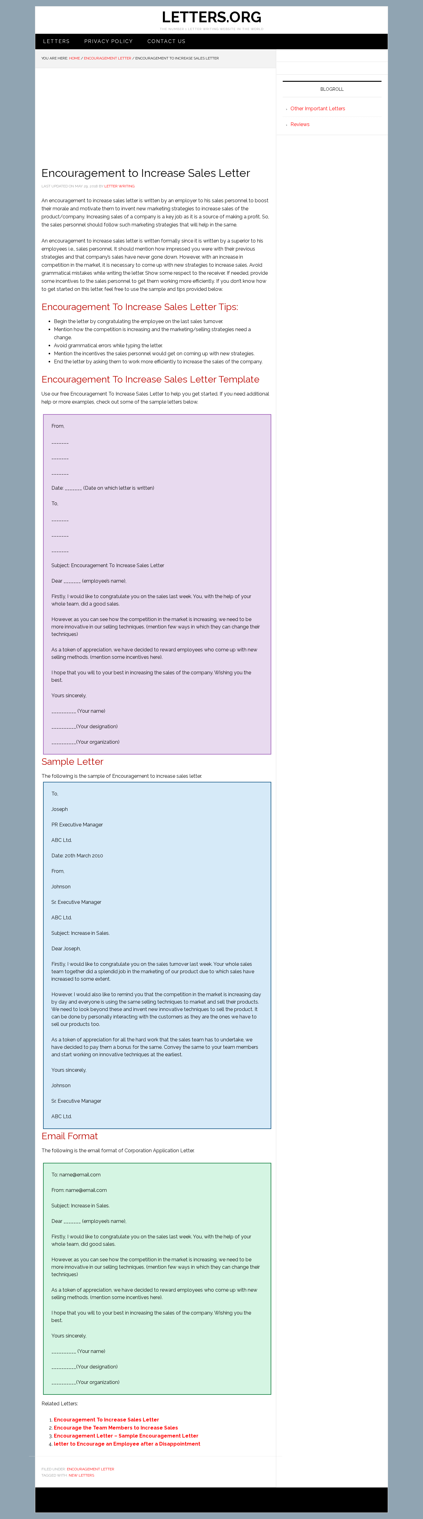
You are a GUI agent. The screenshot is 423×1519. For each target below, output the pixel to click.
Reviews (300, 124)
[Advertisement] (155, 114)
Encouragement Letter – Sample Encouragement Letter (126, 1436)
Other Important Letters (317, 109)
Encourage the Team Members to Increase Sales (116, 1428)
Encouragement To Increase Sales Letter (106, 1420)
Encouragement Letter (90, 1469)
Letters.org (211, 17)
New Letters (81, 1475)
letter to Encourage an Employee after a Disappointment (127, 1444)
